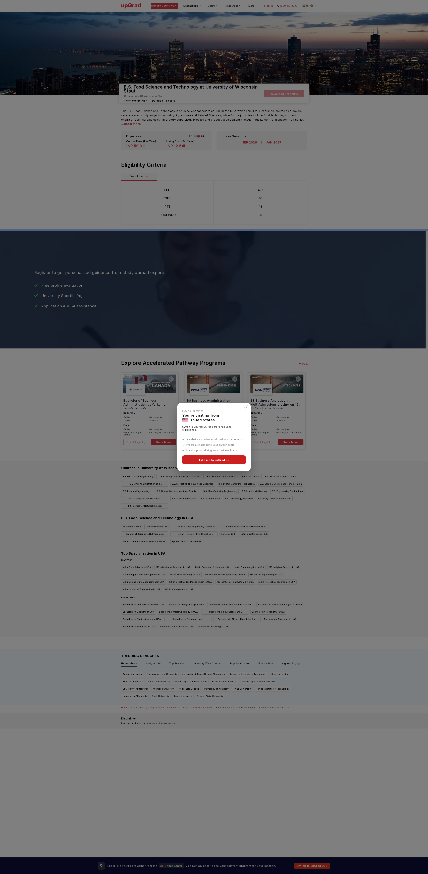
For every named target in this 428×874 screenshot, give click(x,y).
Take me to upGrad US (214, 460)
